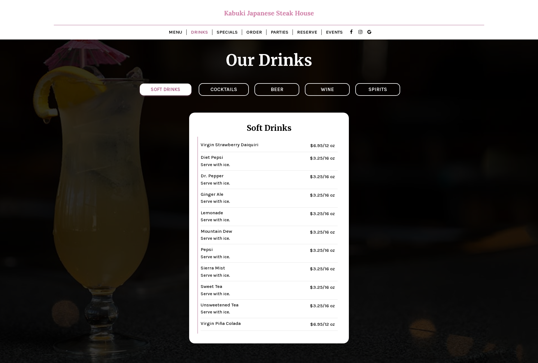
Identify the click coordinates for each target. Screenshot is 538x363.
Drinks (199, 32)
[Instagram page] (360, 31)
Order (254, 32)
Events (334, 32)
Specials (227, 32)
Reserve (307, 32)
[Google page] (369, 31)
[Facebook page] (351, 31)
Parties (279, 32)
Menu (175, 32)
